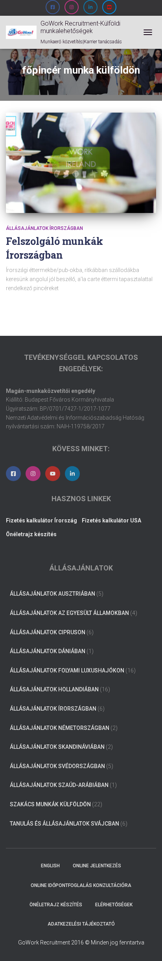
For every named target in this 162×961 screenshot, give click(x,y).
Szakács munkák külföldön (50, 804)
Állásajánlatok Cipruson (47, 632)
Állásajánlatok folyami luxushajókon (67, 670)
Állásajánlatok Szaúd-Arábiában (59, 785)
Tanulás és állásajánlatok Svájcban (64, 823)
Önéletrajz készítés (55, 904)
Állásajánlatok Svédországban (57, 766)
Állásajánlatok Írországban (44, 228)
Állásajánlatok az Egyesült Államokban (69, 613)
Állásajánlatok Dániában (47, 651)
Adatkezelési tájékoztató (81, 924)
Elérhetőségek (114, 904)
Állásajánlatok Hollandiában (54, 689)
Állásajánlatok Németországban (59, 728)
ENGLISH (50, 865)
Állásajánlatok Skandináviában (57, 747)
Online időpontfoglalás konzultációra (81, 885)
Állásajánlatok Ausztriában (52, 594)
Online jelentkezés (97, 865)
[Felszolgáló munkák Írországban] (81, 163)
